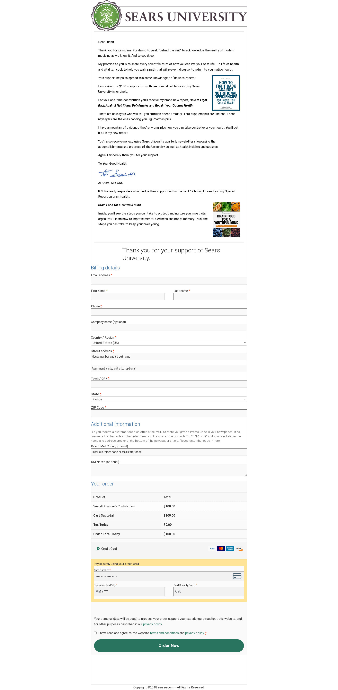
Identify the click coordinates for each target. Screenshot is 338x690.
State (96, 394)
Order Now (169, 645)
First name (99, 291)
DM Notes (105, 462)
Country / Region (103, 337)
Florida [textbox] (97, 399)
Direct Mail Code (109, 446)
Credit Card (109, 549)
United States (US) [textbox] (106, 343)
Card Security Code (185, 585)
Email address (101, 275)
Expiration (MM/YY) (105, 585)
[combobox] (169, 342)
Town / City (100, 378)
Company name (108, 322)
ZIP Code (98, 407)
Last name (181, 291)
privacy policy (152, 624)
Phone (96, 306)
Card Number (102, 570)
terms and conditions (164, 633)
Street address (102, 351)
